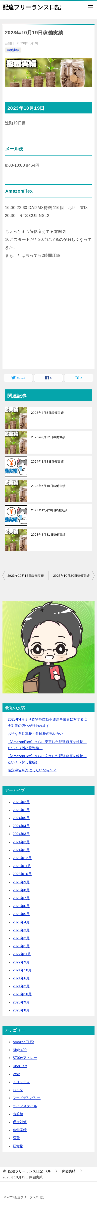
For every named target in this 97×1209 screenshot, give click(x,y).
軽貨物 (18, 1146)
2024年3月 (21, 834)
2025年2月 (21, 802)
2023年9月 (21, 882)
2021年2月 (21, 986)
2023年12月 (22, 858)
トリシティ (21, 1082)
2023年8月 (21, 890)
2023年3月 (21, 930)
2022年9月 (21, 962)
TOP (29, 1171)
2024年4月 (21, 826)
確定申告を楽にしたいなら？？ (32, 770)
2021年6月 (21, 978)
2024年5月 (21, 818)
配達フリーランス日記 (31, 7)
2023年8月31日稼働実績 (48, 534)
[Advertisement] (48, 318)
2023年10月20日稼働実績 (71, 576)
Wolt (16, 1074)
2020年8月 (21, 1010)
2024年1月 (21, 850)
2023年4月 (21, 922)
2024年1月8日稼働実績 (47, 461)
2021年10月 (22, 970)
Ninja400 (20, 1050)
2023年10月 (22, 874)
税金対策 (20, 1122)
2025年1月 (21, 810)
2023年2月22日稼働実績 (48, 437)
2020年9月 (21, 1002)
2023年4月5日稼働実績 (47, 413)
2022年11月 (22, 954)
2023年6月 (21, 906)
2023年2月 (21, 938)
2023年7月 (21, 898)
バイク (18, 1090)
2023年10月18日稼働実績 (25, 576)
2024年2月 (21, 842)
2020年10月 (22, 994)
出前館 (18, 1114)
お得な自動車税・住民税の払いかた (35, 734)
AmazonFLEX (23, 1042)
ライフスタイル (25, 1106)
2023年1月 (21, 946)
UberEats (20, 1066)
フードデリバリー (27, 1098)
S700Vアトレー (25, 1058)
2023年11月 (22, 866)
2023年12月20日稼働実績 (49, 510)
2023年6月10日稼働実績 (48, 486)
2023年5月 (21, 914)
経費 (16, 1138)
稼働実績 (13, 50)
